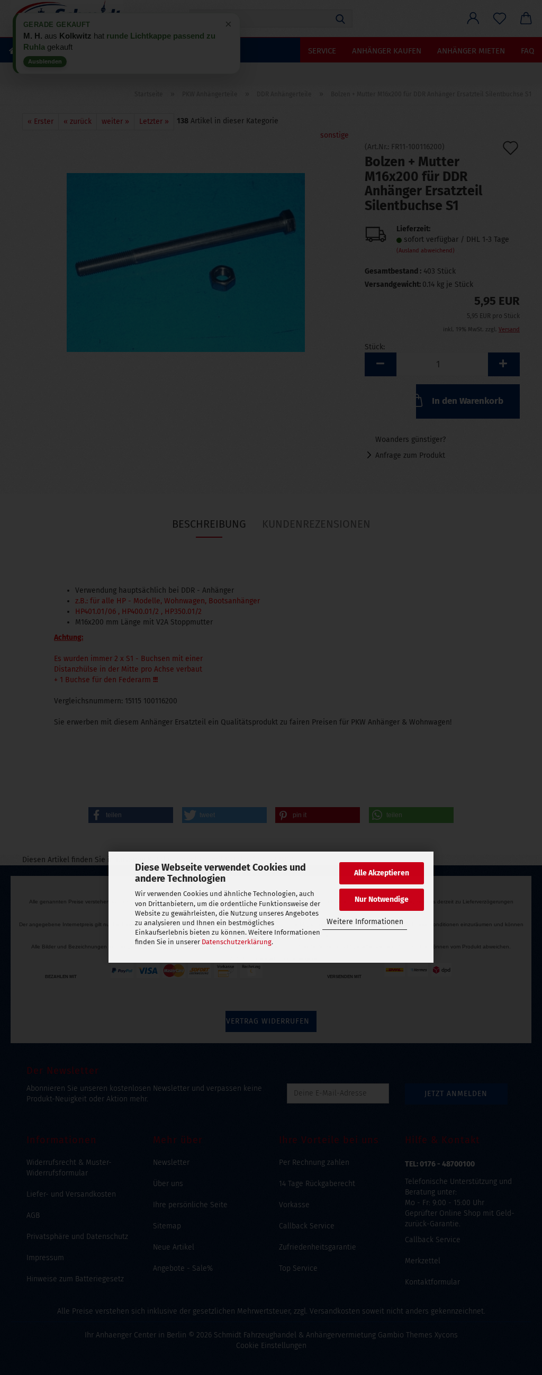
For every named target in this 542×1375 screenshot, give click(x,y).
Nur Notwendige (382, 899)
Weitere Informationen (365, 921)
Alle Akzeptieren (381, 873)
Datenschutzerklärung (237, 942)
